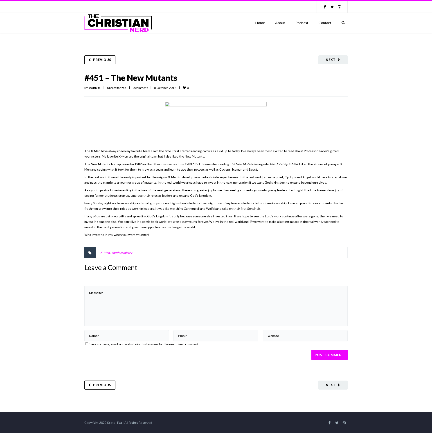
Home (260, 22)
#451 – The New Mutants (130, 78)
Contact (325, 22)
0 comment (140, 88)
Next (330, 60)
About (280, 22)
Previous (102, 60)
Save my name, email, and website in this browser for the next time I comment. (144, 344)
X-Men (105, 253)
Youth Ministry (121, 253)
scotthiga (94, 88)
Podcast (301, 22)
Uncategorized (116, 88)
